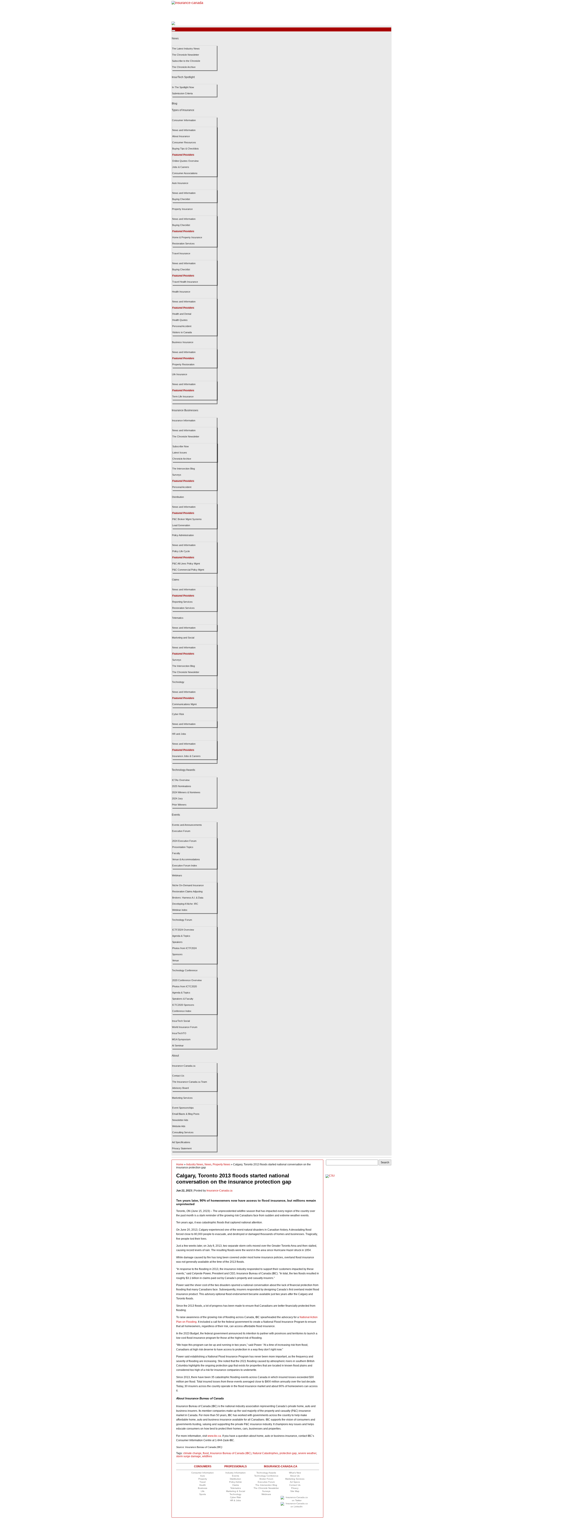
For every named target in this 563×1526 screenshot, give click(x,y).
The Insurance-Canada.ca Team (189, 1081)
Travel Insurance (181, 253)
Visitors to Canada (182, 332)
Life (203, 1491)
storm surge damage (188, 1456)
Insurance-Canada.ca (183, 1065)
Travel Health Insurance (185, 281)
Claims (175, 579)
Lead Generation (181, 525)
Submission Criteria (182, 93)
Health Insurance (181, 291)
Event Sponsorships (183, 1107)
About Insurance (181, 136)
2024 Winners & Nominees (186, 792)
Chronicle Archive (181, 458)
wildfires (207, 1456)
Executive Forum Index (184, 865)
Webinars (177, 875)
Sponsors (177, 954)
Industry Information (235, 1472)
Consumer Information (184, 120)
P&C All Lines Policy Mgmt (186, 563)
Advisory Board (180, 1088)
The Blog (266, 1485)
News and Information (184, 130)
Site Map (294, 1491)
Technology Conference (184, 970)
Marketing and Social (183, 637)
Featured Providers (183, 154)
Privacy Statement (182, 1148)
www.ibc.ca (214, 1435)
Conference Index (181, 1011)
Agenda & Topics (181, 936)
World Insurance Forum (184, 1027)
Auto (202, 1476)
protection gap (288, 1453)
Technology (178, 682)
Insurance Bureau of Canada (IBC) (230, 1453)
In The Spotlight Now (183, 87)
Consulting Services (183, 1132)
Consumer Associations (184, 173)
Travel (202, 1482)
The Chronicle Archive (184, 67)
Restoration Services (183, 243)
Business (202, 1488)
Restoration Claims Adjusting (187, 891)
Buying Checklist (181, 199)
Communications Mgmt (184, 704)
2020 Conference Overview (187, 980)
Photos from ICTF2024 (184, 948)
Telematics (177, 618)
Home (179, 1164)
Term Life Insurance (183, 396)
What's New (295, 1472)
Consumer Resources (184, 142)
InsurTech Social (181, 1021)
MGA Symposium (181, 1039)
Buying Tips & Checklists (185, 148)
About (175, 1055)
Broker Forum (266, 1479)
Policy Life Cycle (181, 551)
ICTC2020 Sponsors (183, 1005)
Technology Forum (182, 920)
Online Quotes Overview (185, 161)
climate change (192, 1453)
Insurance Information (183, 420)
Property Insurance (182, 209)
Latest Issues (179, 452)
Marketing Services (182, 1098)
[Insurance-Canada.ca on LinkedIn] (295, 1506)
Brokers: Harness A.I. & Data (187, 897)
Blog (174, 103)
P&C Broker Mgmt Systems (187, 519)
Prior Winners (179, 804)
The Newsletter (266, 1488)
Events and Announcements (187, 825)
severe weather (307, 1453)
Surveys (176, 474)
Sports (202, 1494)
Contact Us (178, 1075)
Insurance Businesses (185, 410)
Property (202, 1479)
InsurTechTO (179, 1033)
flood (206, 1453)
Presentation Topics (182, 847)
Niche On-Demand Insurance (188, 885)
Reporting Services (182, 601)
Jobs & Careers (180, 167)
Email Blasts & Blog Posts (185, 1114)
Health (202, 1485)
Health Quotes (180, 320)
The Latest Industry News (186, 48)
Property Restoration (183, 364)
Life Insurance (179, 374)
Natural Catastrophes (265, 1453)
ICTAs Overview (181, 780)
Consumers (202, 1466)
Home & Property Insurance (187, 237)
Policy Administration (183, 535)
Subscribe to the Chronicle (186, 61)
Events (176, 814)
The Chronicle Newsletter (185, 54)
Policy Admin (235, 1482)
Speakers (177, 942)
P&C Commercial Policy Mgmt (188, 569)
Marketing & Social (235, 1491)
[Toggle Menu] (173, 30)
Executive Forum (181, 831)
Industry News (194, 1164)
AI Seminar (178, 1045)
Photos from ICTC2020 (184, 986)
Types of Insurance (183, 110)
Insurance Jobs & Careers (186, 756)
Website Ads (178, 1126)
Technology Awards (183, 769)
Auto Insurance (180, 183)
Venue (175, 960)
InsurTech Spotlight (183, 77)
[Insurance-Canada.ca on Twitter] (295, 1500)
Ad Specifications (181, 1142)
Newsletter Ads (180, 1120)
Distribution (178, 497)
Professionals (235, 1466)
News (175, 38)
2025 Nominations (181, 786)
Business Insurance (182, 342)
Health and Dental (181, 314)
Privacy (294, 1488)
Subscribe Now (180, 446)
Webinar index (179, 910)
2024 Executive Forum (184, 841)
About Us (295, 1476)
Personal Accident (181, 326)
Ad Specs (295, 1482)
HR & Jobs (235, 1500)
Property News (221, 1164)
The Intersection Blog (183, 468)
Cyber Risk (178, 714)
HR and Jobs (179, 734)
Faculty (176, 853)
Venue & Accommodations (186, 859)
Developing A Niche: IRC (185, 903)
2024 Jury (177, 798)
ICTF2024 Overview (183, 929)
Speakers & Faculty (182, 998)
